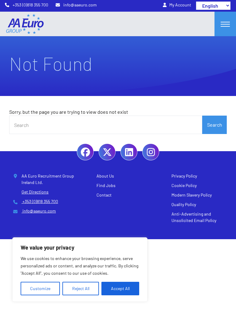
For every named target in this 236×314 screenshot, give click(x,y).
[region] (80, 269)
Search (214, 125)
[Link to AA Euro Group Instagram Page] (150, 152)
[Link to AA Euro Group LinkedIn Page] (128, 152)
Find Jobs (106, 185)
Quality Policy (183, 204)
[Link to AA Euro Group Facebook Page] (85, 152)
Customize (40, 288)
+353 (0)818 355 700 (40, 201)
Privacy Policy (184, 175)
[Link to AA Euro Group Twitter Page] (107, 152)
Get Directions (35, 191)
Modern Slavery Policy (191, 194)
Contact (104, 194)
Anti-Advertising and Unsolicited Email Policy (193, 217)
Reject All (80, 288)
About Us (105, 175)
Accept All (120, 288)
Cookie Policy (184, 185)
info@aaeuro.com (39, 210)
